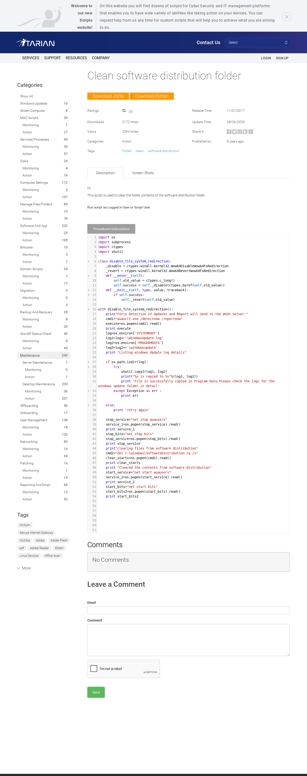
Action (27, 132)
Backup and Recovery (36, 312)
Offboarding (29, 406)
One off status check (36, 334)
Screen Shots (143, 173)
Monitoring (31, 125)
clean (140, 151)
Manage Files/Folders (36, 204)
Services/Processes (34, 139)
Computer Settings (34, 182)
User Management (33, 420)
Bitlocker (26, 247)
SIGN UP (282, 58)
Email (91, 602)
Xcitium (25, 525)
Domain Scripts (31, 269)
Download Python (152, 96)
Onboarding (29, 413)
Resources (76, 58)
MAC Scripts (29, 118)
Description (105, 173)
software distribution (163, 151)
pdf (22, 548)
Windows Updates (33, 103)
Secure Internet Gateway (36, 532)
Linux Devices (29, 555)
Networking (28, 442)
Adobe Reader (39, 548)
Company (101, 58)
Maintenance (30, 355)
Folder (126, 151)
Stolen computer (32, 111)
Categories (29, 85)
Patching (27, 463)
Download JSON (108, 96)
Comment (94, 620)
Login (266, 58)
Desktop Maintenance (39, 384)
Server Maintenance (37, 362)
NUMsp (25, 540)
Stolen (59, 548)
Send (96, 692)
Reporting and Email (35, 485)
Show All (26, 96)
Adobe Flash (59, 540)
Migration (27, 290)
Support (52, 58)
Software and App (33, 226)
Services (30, 58)
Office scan (52, 555)
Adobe (40, 540)
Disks (24, 161)
